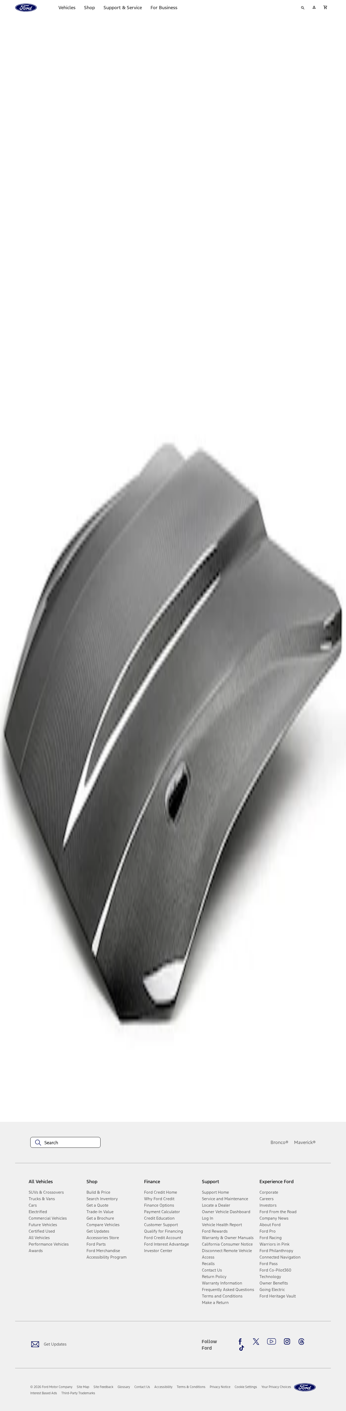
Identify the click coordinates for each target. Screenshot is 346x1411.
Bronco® (279, 1142)
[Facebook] (241, 1341)
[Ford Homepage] (305, 1387)
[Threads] (301, 1341)
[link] (83, 1387)
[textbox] (65, 1142)
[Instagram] (287, 1341)
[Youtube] (271, 1341)
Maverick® (305, 1142)
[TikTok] (241, 1348)
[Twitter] (256, 1341)
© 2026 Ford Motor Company (51, 1387)
